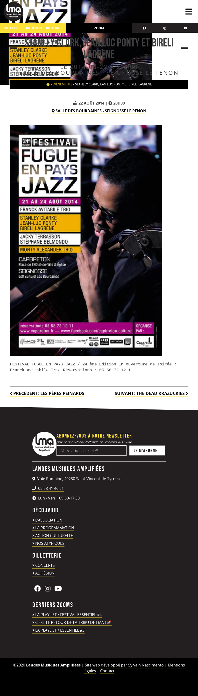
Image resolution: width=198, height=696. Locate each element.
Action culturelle (54, 535)
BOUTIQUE (54, 28)
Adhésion (45, 573)
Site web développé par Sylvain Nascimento (124, 665)
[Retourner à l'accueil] (44, 454)
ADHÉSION (34, 28)
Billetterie (13, 28)
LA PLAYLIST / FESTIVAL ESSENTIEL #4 (68, 614)
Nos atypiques (49, 543)
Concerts (45, 565)
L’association (48, 520)
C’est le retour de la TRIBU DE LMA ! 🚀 (73, 622)
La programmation (54, 527)
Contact (107, 670)
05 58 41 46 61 (50, 488)
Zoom (99, 28)
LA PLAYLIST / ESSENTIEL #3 (60, 630)
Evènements (62, 84)
